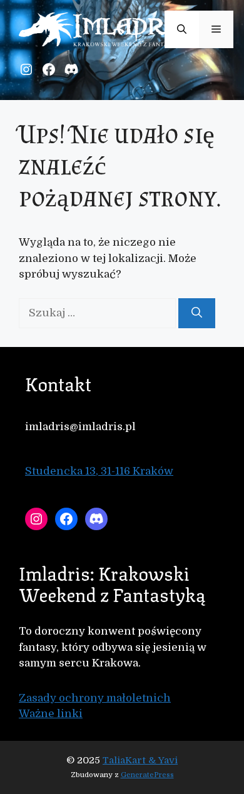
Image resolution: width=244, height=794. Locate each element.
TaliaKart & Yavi (140, 760)
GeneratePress (147, 775)
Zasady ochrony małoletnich (95, 698)
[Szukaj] (196, 313)
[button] (182, 29)
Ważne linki (51, 714)
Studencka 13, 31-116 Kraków (99, 471)
